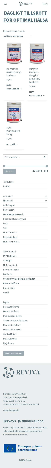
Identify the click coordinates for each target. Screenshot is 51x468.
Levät (5, 223)
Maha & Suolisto (10, 311)
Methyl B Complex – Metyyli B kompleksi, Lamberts (34, 75)
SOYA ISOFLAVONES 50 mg (13, 131)
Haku (45, 157)
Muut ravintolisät (11, 241)
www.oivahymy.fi (11, 410)
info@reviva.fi (21, 397)
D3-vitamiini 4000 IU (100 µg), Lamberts (14, 72)
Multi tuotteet (10, 232)
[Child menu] (45, 196)
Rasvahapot (8, 209)
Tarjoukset (8, 181)
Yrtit (5, 228)
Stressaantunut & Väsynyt (15, 320)
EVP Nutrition (9, 256)
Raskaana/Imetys (11, 306)
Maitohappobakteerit (13, 214)
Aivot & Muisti (9, 334)
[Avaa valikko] (5, 4)
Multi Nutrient (10, 265)
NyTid (6, 292)
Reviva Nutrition (11, 269)
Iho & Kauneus (10, 338)
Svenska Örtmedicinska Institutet (19, 278)
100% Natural (9, 251)
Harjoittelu (8, 343)
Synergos (7, 260)
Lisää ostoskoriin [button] (12, 87)
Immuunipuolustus (12, 315)
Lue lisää (10, 144)
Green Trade (9, 287)
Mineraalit (8, 200)
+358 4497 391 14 (18, 393)
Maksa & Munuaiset (12, 329)
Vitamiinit (7, 196)
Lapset (6, 302)
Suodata (9, 171)
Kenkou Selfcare (11, 283)
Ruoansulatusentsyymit (14, 218)
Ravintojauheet (10, 237)
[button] (14, 61)
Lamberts (7, 274)
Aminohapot (9, 205)
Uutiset (6, 186)
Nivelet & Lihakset (11, 325)
